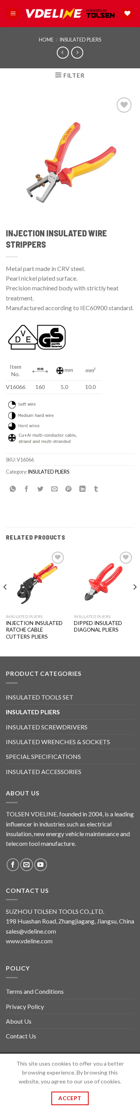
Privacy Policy (25, 1006)
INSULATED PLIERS (80, 39)
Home (46, 39)
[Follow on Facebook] (13, 864)
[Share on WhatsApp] (13, 489)
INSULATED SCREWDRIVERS (47, 727)
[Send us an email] (26, 864)
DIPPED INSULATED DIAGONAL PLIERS (98, 626)
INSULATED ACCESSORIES (43, 771)
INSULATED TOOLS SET (40, 697)
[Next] (134, 602)
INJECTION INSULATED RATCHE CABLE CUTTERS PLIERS (34, 630)
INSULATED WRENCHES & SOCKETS (58, 741)
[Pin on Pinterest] (68, 489)
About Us (19, 1021)
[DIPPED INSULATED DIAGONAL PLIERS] (104, 580)
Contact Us (21, 1036)
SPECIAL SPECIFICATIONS (43, 756)
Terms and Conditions (35, 991)
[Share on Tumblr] (96, 489)
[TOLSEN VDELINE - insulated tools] (70, 14)
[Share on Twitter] (40, 489)
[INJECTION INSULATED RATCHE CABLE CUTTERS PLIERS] (36, 580)
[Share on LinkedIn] (82, 489)
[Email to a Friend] (54, 489)
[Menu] (13, 13)
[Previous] (5, 602)
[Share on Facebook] (26, 489)
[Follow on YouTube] (40, 864)
